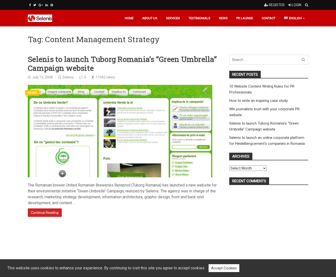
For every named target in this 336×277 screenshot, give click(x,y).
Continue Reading (45, 213)
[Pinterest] (51, 5)
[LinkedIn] (46, 5)
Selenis (68, 77)
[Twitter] (34, 5)
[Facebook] (30, 5)
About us (149, 18)
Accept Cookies (224, 268)
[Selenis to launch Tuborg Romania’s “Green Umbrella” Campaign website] (120, 131)
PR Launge (244, 18)
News (223, 18)
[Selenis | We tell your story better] (43, 18)
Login (296, 5)
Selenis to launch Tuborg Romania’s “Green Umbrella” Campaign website (122, 64)
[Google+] (41, 5)
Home (129, 18)
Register (276, 5)
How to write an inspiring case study (258, 100)
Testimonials (199, 18)
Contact (268, 18)
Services (173, 18)
